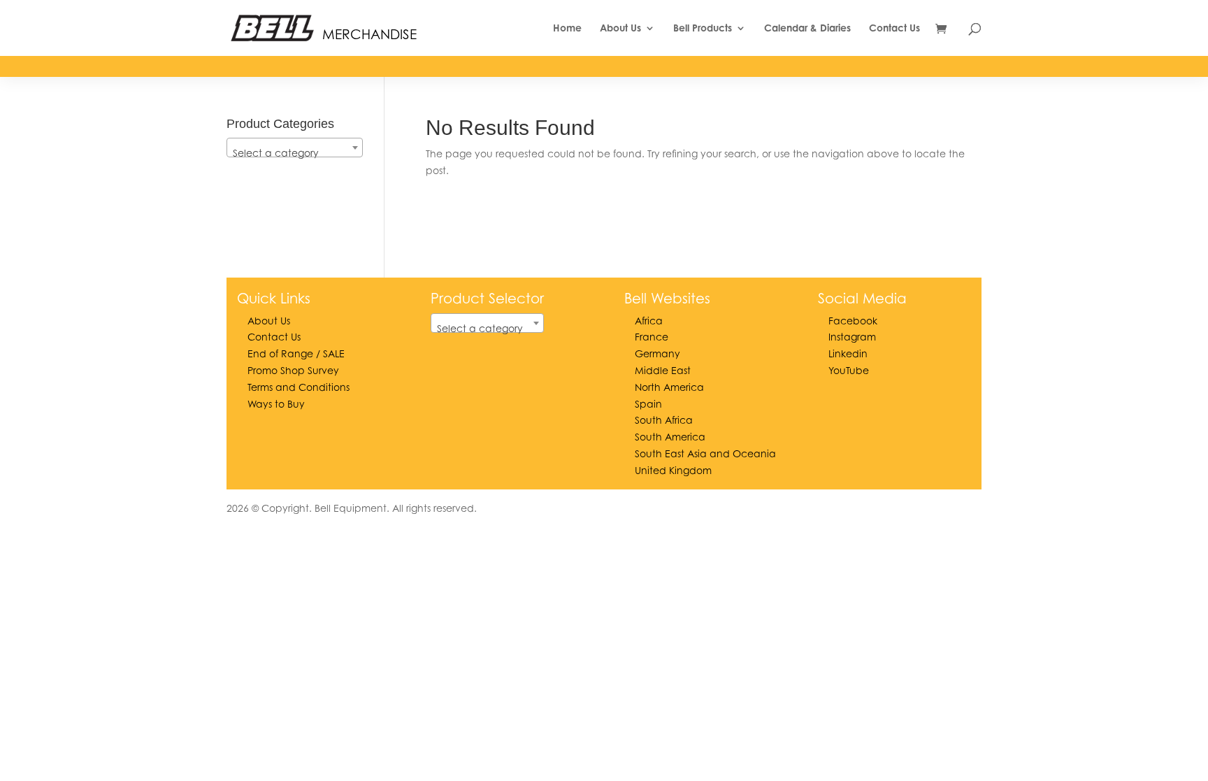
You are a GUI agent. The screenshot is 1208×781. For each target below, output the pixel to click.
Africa (649, 321)
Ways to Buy (276, 404)
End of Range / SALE (296, 353)
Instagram (852, 337)
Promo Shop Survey (293, 370)
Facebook (852, 321)
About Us (620, 28)
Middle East (663, 370)
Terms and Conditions (298, 387)
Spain (648, 404)
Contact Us (894, 28)
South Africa (664, 420)
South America (670, 437)
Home (567, 28)
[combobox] (294, 147)
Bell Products (702, 28)
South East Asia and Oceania (705, 453)
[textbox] (294, 153)
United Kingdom (673, 470)
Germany (657, 353)
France (651, 337)
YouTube (848, 370)
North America (669, 387)
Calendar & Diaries (807, 28)
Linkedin (848, 353)
